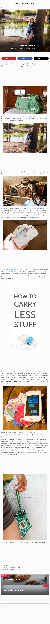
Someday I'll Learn (25, 4)
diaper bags (41, 65)
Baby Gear (6, 565)
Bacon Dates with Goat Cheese (11, 567)
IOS (24, 434)
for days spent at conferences (14, 65)
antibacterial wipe (13, 271)
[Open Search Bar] (48, 7)
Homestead (22, 48)
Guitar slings (33, 66)
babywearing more (16, 172)
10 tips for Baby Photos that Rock (12, 569)
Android (30, 434)
